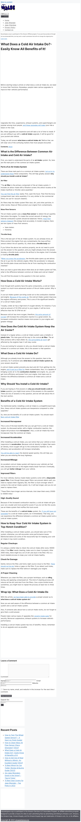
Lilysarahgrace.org (22, 820)
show (10, 147)
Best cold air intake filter (10, 417)
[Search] (2, 705)
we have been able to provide (24, 597)
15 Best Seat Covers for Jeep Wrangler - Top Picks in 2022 (14, 783)
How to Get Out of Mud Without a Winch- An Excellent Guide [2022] (14, 760)
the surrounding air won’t (37, 340)
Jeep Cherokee (10, 25)
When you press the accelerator (13, 259)
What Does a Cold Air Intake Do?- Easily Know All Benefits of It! (14, 752)
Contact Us (9, 30)
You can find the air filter (10, 194)
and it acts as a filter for (16, 369)
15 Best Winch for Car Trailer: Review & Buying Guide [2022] (14, 767)
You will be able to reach (10, 453)
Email (39, 681)
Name (3, 681)
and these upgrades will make (34, 125)
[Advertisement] (28, 106)
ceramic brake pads (41, 616)
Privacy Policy (10, 27)
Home (7, 20)
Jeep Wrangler (10, 23)
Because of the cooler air (19, 297)
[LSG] (8, 12)
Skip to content (6, 2)
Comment (4, 677)
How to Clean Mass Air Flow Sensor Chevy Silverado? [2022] (14, 745)
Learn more (4, 38)
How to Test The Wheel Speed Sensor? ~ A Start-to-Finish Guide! (14, 737)
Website (35, 683)
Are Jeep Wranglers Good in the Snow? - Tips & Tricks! (13, 775)
